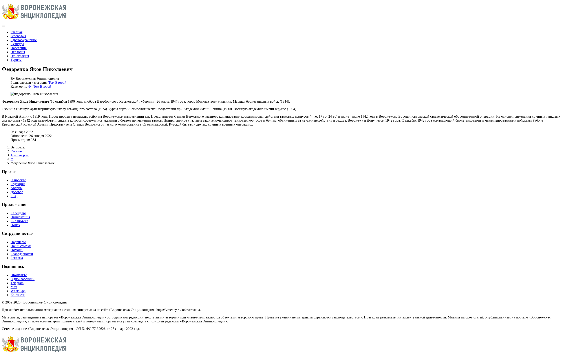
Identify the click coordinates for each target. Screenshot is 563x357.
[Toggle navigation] (3, 25)
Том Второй (57, 82)
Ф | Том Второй (39, 86)
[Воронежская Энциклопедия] (34, 20)
